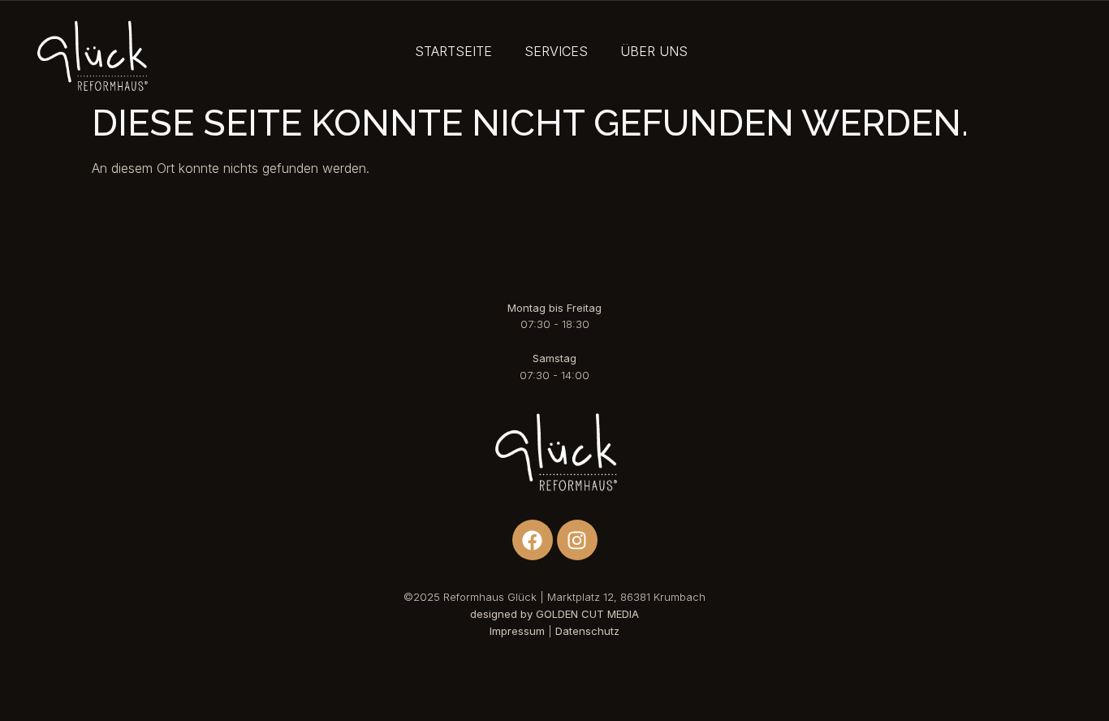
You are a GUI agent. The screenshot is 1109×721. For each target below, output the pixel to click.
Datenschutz (587, 630)
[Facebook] (532, 540)
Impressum (517, 630)
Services (556, 51)
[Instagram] (577, 540)
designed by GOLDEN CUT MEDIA (554, 613)
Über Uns (654, 51)
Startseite (453, 51)
